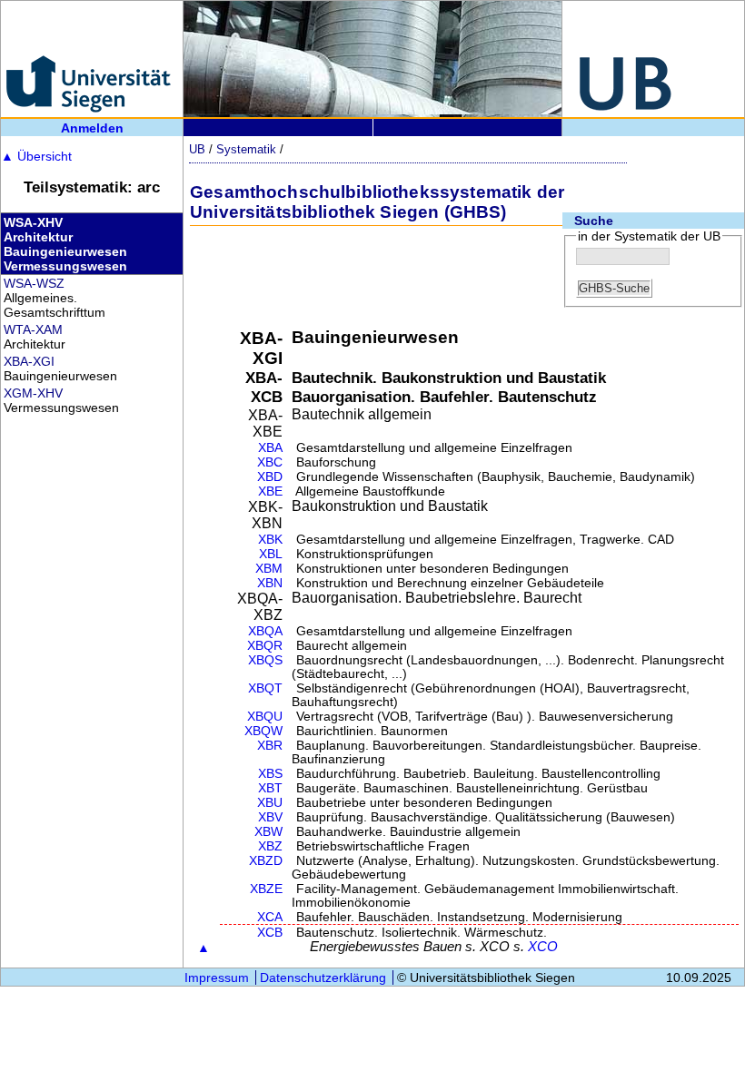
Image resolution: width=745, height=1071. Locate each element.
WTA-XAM (33, 329)
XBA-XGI (29, 361)
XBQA (265, 631)
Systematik (246, 149)
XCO (543, 946)
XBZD (266, 861)
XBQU (265, 716)
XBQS (265, 660)
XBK (270, 539)
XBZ (270, 846)
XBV (270, 817)
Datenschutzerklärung (323, 977)
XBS (270, 774)
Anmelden (92, 128)
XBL (271, 554)
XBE (270, 491)
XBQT (265, 688)
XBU (270, 803)
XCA (270, 917)
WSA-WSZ (34, 283)
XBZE (266, 889)
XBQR (265, 646)
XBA (270, 448)
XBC (270, 462)
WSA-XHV (33, 222)
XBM (269, 568)
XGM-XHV (33, 393)
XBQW (263, 731)
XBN (270, 583)
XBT (270, 788)
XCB (270, 932)
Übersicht (36, 156)
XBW (268, 832)
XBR (270, 745)
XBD (270, 477)
